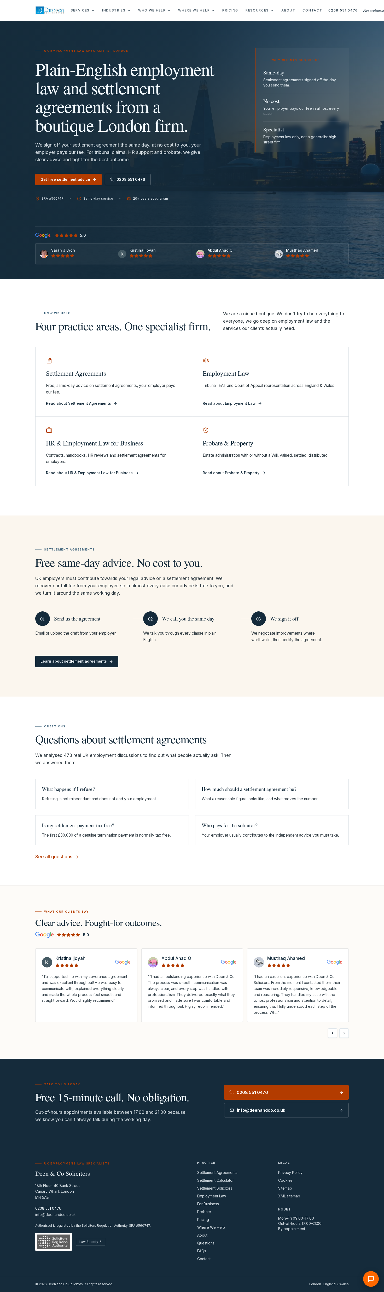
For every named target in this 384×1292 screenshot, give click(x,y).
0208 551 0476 (343, 10)
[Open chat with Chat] (371, 1279)
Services (80, 10)
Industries (114, 10)
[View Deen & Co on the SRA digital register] (53, 1242)
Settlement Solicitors (214, 1188)
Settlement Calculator (215, 1180)
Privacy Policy (290, 1172)
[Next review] (344, 1033)
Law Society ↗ (90, 1242)
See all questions (53, 856)
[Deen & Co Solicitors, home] (50, 10)
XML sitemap (289, 1196)
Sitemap (285, 1188)
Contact (312, 10)
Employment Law (211, 1196)
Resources (257, 10)
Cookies (285, 1180)
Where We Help (194, 10)
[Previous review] (332, 1033)
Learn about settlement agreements (73, 661)
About (288, 10)
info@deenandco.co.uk (55, 1214)
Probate (204, 1211)
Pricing (230, 10)
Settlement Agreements (217, 1172)
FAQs (201, 1251)
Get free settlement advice (65, 179)
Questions (205, 1243)
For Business (208, 1204)
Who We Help (152, 10)
